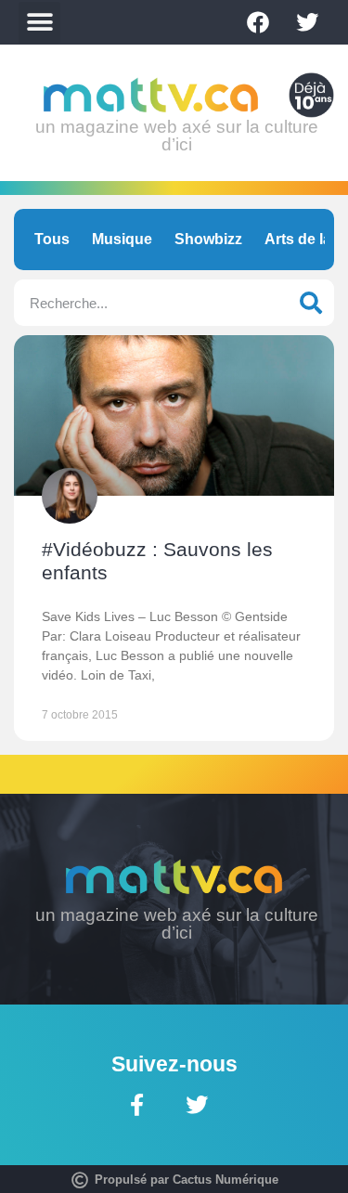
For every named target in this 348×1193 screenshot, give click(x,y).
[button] (39, 23)
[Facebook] (258, 22)
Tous (52, 239)
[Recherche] (311, 302)
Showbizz (208, 239)
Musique (122, 239)
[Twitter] (307, 22)
